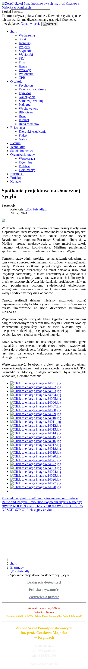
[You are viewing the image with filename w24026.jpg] (35, 479)
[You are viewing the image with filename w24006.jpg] (35, 402)
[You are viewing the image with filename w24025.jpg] (35, 475)
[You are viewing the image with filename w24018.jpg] (35, 448)
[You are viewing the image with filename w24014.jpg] (35, 433)
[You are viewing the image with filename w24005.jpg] (35, 398)
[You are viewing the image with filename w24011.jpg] (35, 421)
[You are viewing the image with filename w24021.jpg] (35, 460)
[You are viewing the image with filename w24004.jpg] (35, 395)
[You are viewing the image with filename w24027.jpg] (35, 483)
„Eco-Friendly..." (36, 209)
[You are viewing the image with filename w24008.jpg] (35, 410)
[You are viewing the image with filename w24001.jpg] (35, 383)
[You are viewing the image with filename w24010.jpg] (35, 418)
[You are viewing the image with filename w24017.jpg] (35, 445)
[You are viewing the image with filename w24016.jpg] (35, 441)
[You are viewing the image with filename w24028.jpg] (35, 487)
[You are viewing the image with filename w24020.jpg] (35, 456)
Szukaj (6, 11)
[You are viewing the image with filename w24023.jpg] (35, 468)
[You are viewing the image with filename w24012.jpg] (35, 425)
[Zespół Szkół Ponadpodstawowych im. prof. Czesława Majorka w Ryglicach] (44, 7)
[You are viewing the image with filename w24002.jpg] (35, 387)
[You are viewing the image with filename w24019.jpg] (35, 452)
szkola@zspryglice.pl (44, 663)
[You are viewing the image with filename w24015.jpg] (35, 437)
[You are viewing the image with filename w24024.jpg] (35, 471)
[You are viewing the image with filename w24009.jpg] (35, 414)
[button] (13, 31)
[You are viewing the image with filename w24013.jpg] (35, 429)
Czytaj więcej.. (31, 23)
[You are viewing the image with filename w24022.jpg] (35, 464)
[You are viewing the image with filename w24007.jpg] (35, 406)
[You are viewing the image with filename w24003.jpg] (35, 391)
